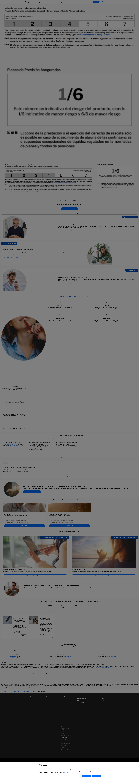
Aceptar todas (96, 775)
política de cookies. (64, 772)
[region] (69, 770)
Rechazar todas (86, 775)
